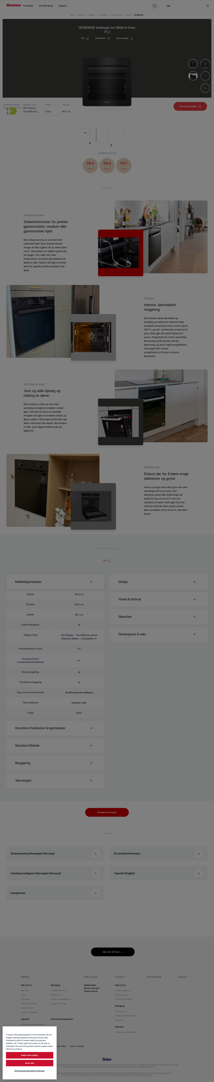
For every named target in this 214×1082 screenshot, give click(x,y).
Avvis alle (29, 1063)
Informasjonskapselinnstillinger (30, 1071)
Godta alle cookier (29, 1055)
